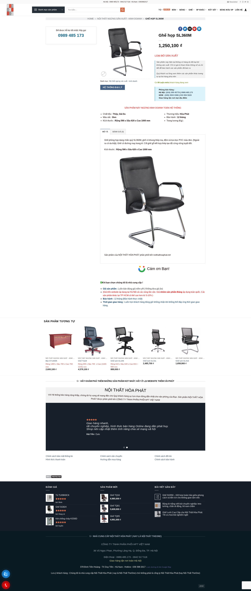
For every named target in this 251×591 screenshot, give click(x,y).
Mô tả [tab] (105, 132)
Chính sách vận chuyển (111, 456)
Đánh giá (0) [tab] (118, 132)
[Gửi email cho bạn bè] (190, 29)
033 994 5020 (186, 95)
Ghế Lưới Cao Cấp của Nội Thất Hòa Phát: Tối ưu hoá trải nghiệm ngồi (182, 513)
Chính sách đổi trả (163, 456)
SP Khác (200, 10)
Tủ (160, 10)
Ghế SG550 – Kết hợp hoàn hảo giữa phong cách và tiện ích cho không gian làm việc (183, 496)
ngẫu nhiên (165, 82)
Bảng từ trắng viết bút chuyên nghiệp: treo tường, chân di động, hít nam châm (181, 505)
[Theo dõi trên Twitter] (245, 2)
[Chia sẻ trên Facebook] (180, 29)
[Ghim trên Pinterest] (194, 29)
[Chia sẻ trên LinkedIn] (199, 29)
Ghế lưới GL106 (117, 361)
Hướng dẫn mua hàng (110, 459)
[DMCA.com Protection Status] (54, 476)
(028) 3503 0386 (172, 95)
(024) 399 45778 (173, 92)
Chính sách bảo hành (165, 459)
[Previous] (46, 350)
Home (90, 19)
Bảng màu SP (226, 10)
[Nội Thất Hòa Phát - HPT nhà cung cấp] (15, 10)
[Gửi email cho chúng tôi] (248, 2)
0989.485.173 (187, 92)
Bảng (182, 10)
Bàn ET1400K (51, 361)
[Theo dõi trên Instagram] (243, 2)
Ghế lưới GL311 (149, 361)
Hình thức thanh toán (55, 459)
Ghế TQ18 (82, 361)
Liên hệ (239, 10)
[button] (232, 2)
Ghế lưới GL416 (182, 361)
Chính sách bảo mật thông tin (59, 456)
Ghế (191, 10)
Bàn (174, 10)
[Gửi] (122, 10)
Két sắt (212, 10)
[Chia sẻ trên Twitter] (185, 29)
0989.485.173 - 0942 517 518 (131, 557)
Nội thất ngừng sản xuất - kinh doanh (119, 19)
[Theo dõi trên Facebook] (240, 2)
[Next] (205, 350)
